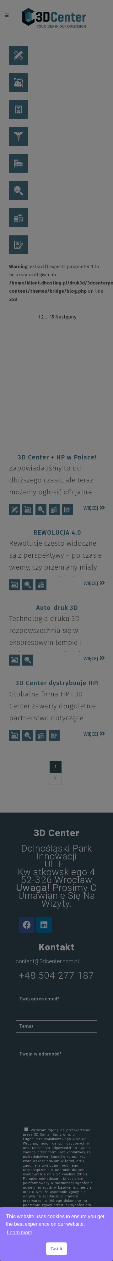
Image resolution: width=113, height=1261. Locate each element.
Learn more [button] (19, 1232)
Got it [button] (56, 1248)
